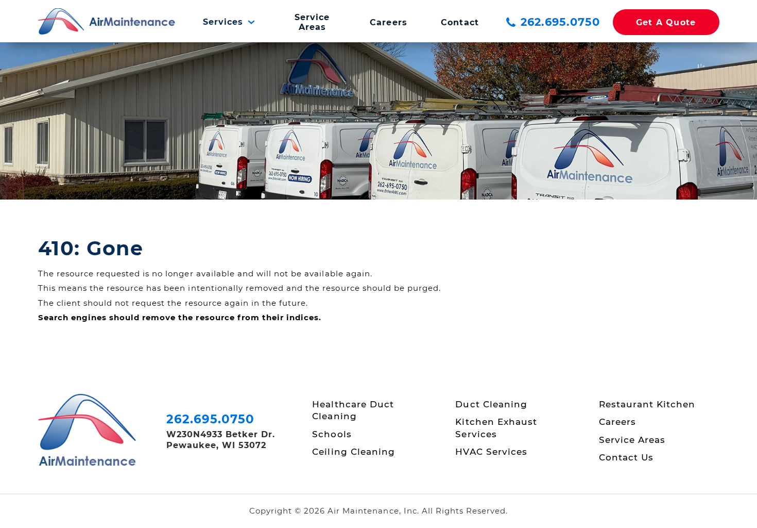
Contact (459, 22)
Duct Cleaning (491, 404)
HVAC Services (491, 452)
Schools (331, 434)
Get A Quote (666, 22)
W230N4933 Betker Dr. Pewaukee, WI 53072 (221, 440)
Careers (388, 22)
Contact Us (626, 457)
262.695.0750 (560, 21)
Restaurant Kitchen (647, 404)
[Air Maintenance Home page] (107, 22)
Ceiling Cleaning (353, 452)
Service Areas (312, 22)
